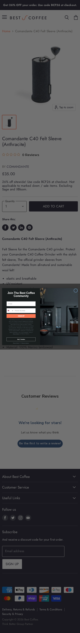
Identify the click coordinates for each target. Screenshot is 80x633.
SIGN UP (21, 316)
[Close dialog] (75, 290)
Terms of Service (25, 342)
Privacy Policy (16, 333)
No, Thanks (21, 339)
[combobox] (10, 310)
